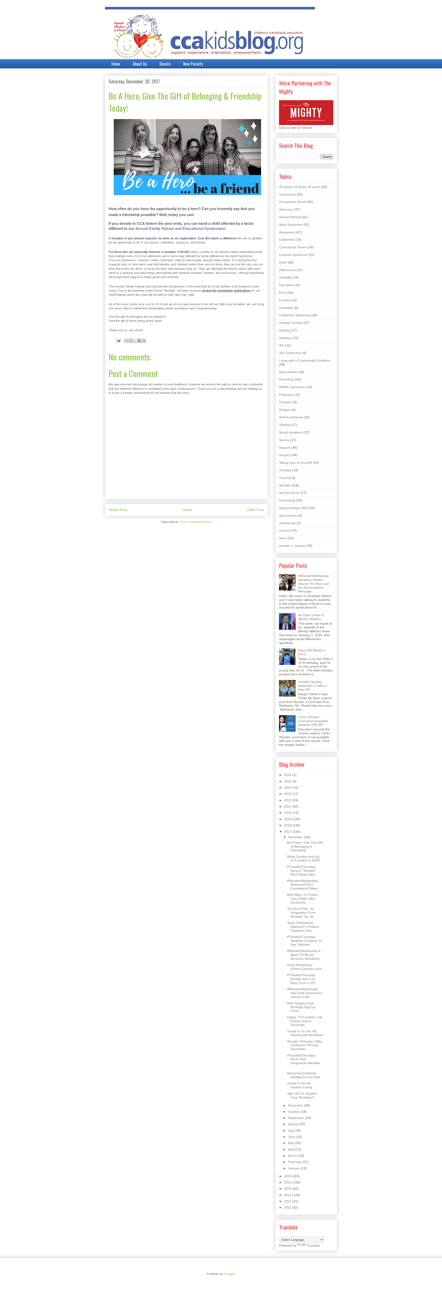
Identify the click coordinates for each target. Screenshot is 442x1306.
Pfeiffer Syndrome (292, 387)
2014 (288, 1188)
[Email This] (126, 340)
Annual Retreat (290, 217)
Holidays (285, 338)
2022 (288, 800)
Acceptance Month (292, 202)
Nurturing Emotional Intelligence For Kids (303, 1075)
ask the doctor (289, 493)
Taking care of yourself (295, 462)
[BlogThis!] (130, 340)
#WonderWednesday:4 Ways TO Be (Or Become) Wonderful (303, 954)
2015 (288, 1182)
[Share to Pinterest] (144, 340)
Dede (283, 262)
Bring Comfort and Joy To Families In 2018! (303, 858)
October (294, 1111)
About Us (140, 64)
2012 (288, 1201)
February (295, 1162)
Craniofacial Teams (293, 247)
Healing (284, 330)
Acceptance (287, 194)
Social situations (290, 432)
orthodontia (287, 523)
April (291, 1149)
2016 (288, 1176)
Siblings (284, 425)
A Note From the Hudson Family (299, 1085)
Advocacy (286, 209)
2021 (288, 806)
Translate (313, 1245)
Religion (285, 410)
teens (283, 538)
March (293, 1155)
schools (284, 530)
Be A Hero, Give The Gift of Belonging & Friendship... (305, 846)
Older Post (255, 510)
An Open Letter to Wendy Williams (311, 617)
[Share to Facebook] (139, 340)
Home (115, 64)
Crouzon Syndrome (293, 255)
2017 (288, 831)
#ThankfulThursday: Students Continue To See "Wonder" (304, 940)
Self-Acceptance (291, 417)
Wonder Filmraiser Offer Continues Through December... (304, 1045)
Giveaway (286, 308)
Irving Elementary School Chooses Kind (304, 967)
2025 (288, 781)
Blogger (229, 1274)
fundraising (287, 500)
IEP (281, 345)
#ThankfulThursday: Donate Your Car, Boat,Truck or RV (301, 979)
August (293, 1124)
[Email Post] (118, 340)
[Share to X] (135, 340)
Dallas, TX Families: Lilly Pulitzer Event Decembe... (305, 1021)
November (296, 1105)
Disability (285, 277)
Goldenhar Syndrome (294, 315)
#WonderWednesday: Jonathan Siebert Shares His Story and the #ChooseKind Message (314, 583)
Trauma (284, 478)
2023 (288, 794)
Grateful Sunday (291, 323)
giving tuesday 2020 (293, 508)
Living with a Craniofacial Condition (304, 360)
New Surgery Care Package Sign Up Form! (301, 1007)
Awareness (287, 232)
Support (285, 447)
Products (285, 402)
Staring (284, 440)
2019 (288, 819)
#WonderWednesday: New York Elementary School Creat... (304, 993)
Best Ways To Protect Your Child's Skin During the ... (302, 898)
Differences (287, 270)
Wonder (285, 485)
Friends (284, 300)
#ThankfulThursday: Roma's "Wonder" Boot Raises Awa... (302, 870)
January (294, 1168)
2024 (288, 787)
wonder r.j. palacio (292, 546)
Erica (282, 292)
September (296, 1118)
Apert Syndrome (291, 224)
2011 (288, 1207)
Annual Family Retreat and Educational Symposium (180, 228)
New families (288, 372)
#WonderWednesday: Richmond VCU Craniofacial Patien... (304, 884)
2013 (288, 1195)
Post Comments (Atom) (196, 522)
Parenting (286, 379)
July (291, 1130)
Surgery (285, 455)
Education (286, 285)
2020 (288, 812)
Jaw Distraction (290, 353)
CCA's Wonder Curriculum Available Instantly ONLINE (313, 721)
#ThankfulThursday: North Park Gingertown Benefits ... (303, 1061)
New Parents (193, 64)
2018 (288, 825)
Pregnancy (287, 394)
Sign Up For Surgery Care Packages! (302, 1095)
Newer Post (118, 510)
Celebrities (286, 239)
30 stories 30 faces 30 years (299, 187)
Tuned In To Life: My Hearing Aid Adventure (305, 1033)
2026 (288, 775)
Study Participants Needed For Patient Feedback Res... (303, 926)
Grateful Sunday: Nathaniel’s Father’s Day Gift (312, 685)
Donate (165, 64)
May (291, 1143)
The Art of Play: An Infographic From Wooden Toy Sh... (301, 912)
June (292, 1137)
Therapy (285, 470)
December (296, 837)
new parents (288, 515)
